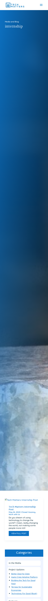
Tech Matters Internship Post (22, 508)
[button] (41, 6)
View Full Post (18, 533)
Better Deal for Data (20, 574)
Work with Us (14, 514)
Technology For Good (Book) (24, 593)
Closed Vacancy (28, 512)
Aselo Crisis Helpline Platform (24, 577)
